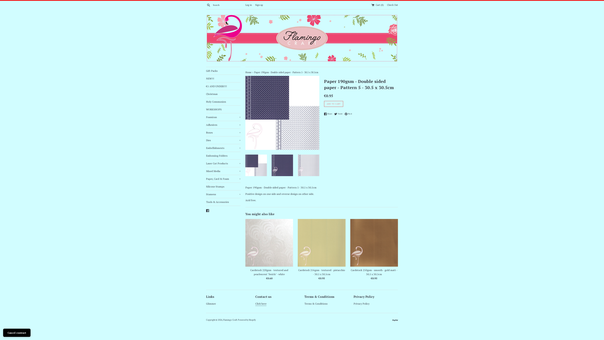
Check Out (392, 4)
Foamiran (223, 117)
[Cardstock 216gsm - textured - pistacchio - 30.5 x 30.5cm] (321, 243)
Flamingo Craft (230, 320)
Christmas (212, 94)
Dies (223, 140)
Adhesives (223, 125)
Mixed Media (223, 171)
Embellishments (223, 148)
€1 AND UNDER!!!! (216, 86)
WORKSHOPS (214, 109)
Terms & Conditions (315, 303)
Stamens (223, 194)
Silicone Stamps (215, 186)
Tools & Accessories (217, 202)
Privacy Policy (361, 303)
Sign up (259, 4)
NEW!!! (210, 78)
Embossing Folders (216, 155)
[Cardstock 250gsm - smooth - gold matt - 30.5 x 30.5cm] (374, 243)
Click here (260, 303)
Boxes (223, 132)
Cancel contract (17, 332)
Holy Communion (216, 101)
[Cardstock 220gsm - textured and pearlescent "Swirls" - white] (269, 243)
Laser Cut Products (223, 163)
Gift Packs (212, 71)
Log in (248, 4)
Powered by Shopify (247, 320)
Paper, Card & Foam (223, 179)
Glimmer (211, 303)
